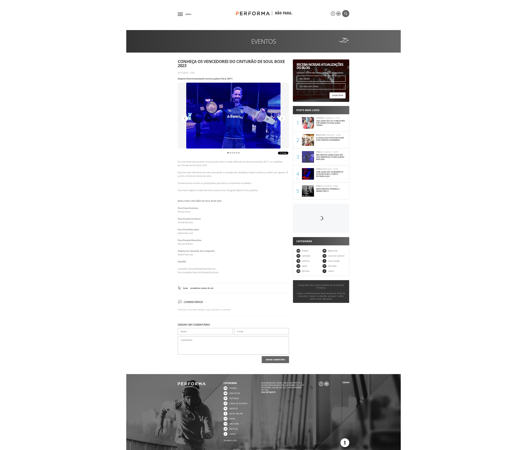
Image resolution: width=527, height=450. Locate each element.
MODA (304, 266)
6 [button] (239, 152)
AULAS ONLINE (334, 261)
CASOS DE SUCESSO (336, 256)
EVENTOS (306, 261)
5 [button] (236, 152)
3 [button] (232, 152)
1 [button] (228, 152)
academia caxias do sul (201, 288)
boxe (185, 288)
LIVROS (331, 271)
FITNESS (305, 251)
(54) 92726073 (268, 392)
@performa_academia (247, 190)
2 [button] (230, 152)
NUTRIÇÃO (306, 256)
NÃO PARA (332, 266)
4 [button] (234, 152)
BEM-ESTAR (332, 251)
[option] (233, 121)
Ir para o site (230, 440)
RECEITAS (306, 271)
